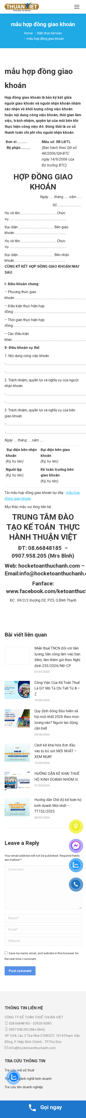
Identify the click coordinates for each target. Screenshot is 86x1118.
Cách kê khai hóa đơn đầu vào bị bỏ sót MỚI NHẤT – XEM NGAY (55, 751)
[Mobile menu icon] (76, 6)
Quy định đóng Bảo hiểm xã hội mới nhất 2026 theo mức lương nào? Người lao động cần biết (56, 720)
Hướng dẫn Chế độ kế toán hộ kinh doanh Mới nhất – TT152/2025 (57, 805)
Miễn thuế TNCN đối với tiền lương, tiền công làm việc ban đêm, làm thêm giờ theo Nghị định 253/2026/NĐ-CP (57, 657)
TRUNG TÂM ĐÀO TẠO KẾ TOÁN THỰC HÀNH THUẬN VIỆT (43, 526)
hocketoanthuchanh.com (49, 566)
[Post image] (17, 656)
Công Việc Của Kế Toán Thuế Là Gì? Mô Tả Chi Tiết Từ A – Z (57, 688)
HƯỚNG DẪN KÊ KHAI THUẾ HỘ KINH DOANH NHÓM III (56, 776)
